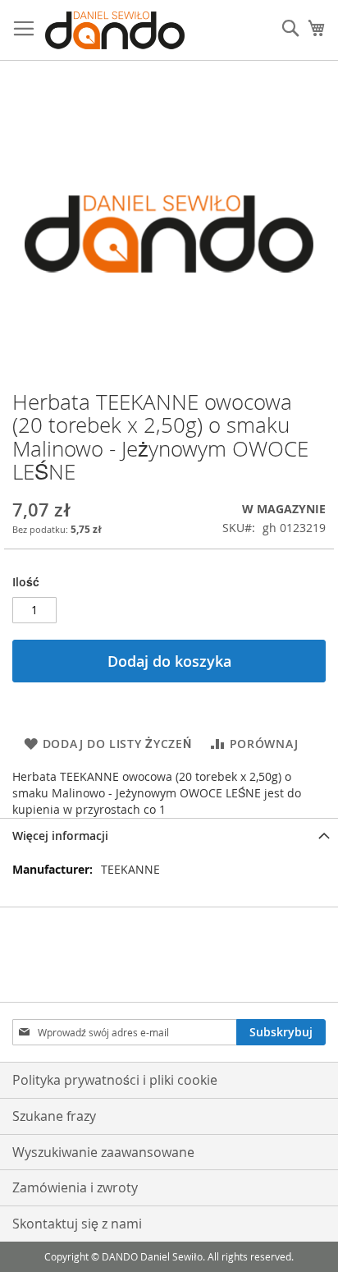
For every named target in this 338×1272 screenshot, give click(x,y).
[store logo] (115, 30)
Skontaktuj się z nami (77, 1224)
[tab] (169, 835)
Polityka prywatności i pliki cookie (114, 1080)
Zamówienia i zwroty (75, 1187)
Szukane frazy (54, 1116)
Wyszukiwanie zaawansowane (103, 1152)
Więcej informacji (60, 835)
